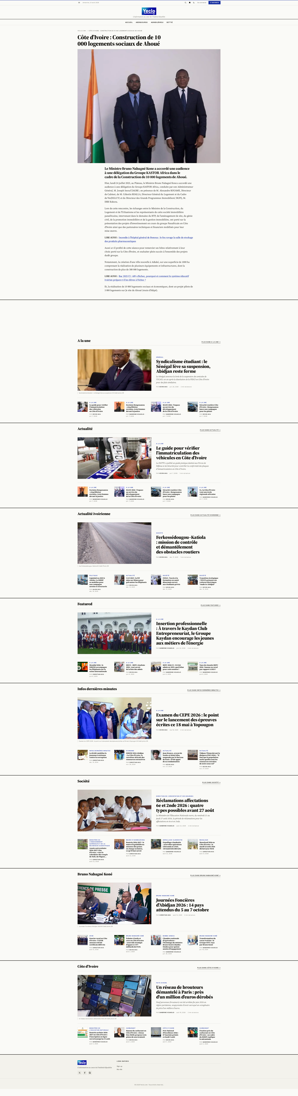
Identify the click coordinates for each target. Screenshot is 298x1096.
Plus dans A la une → (211, 342)
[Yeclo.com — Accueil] (81, 1062)
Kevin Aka (163, 387)
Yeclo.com (81, 31)
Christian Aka (165, 915)
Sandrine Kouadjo (166, 648)
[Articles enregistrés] (189, 2)
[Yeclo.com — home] (149, 11)
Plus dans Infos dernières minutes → (204, 690)
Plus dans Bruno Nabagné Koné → (205, 875)
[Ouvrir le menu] (79, 2)
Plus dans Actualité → (210, 430)
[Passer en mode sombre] (194, 2)
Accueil (129, 22)
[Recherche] (185, 2)
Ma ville (119, 1069)
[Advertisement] (149, 317)
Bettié (170, 22)
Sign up (119, 1066)
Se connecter (201, 2)
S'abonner (214, 2)
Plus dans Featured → (211, 605)
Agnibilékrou (157, 22)
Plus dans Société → (211, 782)
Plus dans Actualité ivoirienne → (205, 515)
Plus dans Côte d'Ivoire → (209, 968)
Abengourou (142, 22)
